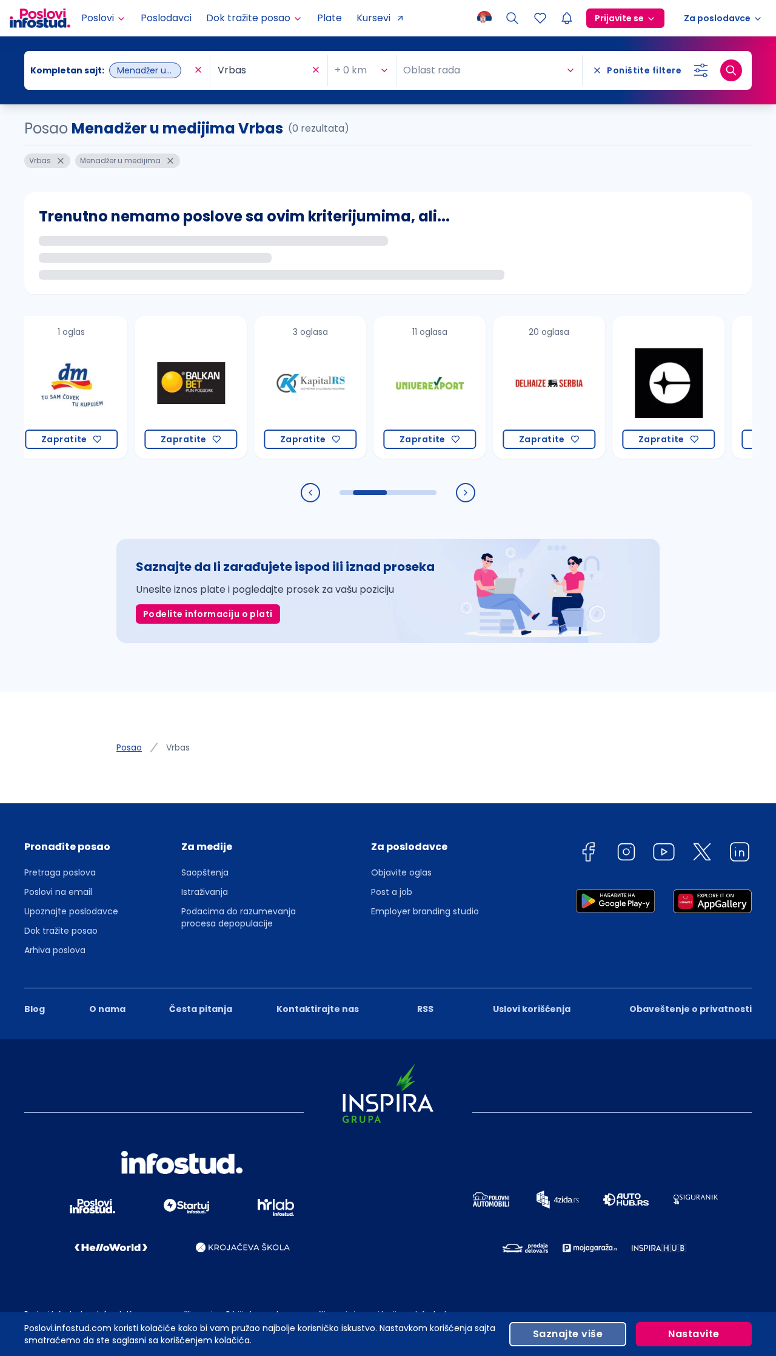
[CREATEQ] (646, 387)
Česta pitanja (200, 1009)
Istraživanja (204, 892)
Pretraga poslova (60, 872)
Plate (329, 18)
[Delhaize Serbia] (527, 387)
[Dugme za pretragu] (731, 70)
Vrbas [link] (178, 747)
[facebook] (588, 854)
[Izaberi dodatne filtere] (701, 70)
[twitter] (702, 854)
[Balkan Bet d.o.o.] (169, 387)
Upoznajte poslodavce (71, 911)
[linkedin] (740, 854)
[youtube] (664, 854)
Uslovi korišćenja (531, 1009)
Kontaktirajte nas (317, 1009)
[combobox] (111, 70)
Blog (34, 1009)
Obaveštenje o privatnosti (690, 1009)
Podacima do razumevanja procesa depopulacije (238, 917)
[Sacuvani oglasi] (540, 18)
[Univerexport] (408, 387)
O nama (107, 1009)
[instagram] (626, 854)
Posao (129, 747)
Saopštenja (205, 872)
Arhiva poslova (54, 950)
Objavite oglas (401, 872)
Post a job (391, 892)
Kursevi (373, 18)
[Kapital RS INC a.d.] (288, 387)
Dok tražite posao (61, 931)
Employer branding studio (425, 911)
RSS (425, 1009)
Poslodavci (166, 18)
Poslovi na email (58, 892)
